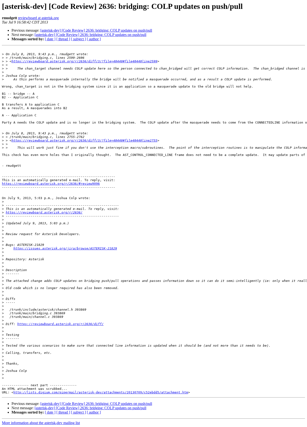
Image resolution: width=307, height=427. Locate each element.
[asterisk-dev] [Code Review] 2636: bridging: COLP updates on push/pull (96, 30)
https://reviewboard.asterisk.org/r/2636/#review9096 (51, 183)
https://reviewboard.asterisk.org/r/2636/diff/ (60, 324)
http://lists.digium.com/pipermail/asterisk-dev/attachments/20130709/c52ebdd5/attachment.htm (100, 392)
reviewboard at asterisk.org (38, 18)
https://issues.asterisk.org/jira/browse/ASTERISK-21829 (65, 248)
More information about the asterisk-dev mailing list (41, 423)
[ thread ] (63, 39)
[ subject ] (78, 39)
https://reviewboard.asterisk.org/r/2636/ (44, 212)
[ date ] (50, 39)
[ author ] (94, 39)
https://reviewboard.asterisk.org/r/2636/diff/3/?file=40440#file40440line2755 (84, 140)
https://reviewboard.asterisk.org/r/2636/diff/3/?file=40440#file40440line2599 (84, 61)
